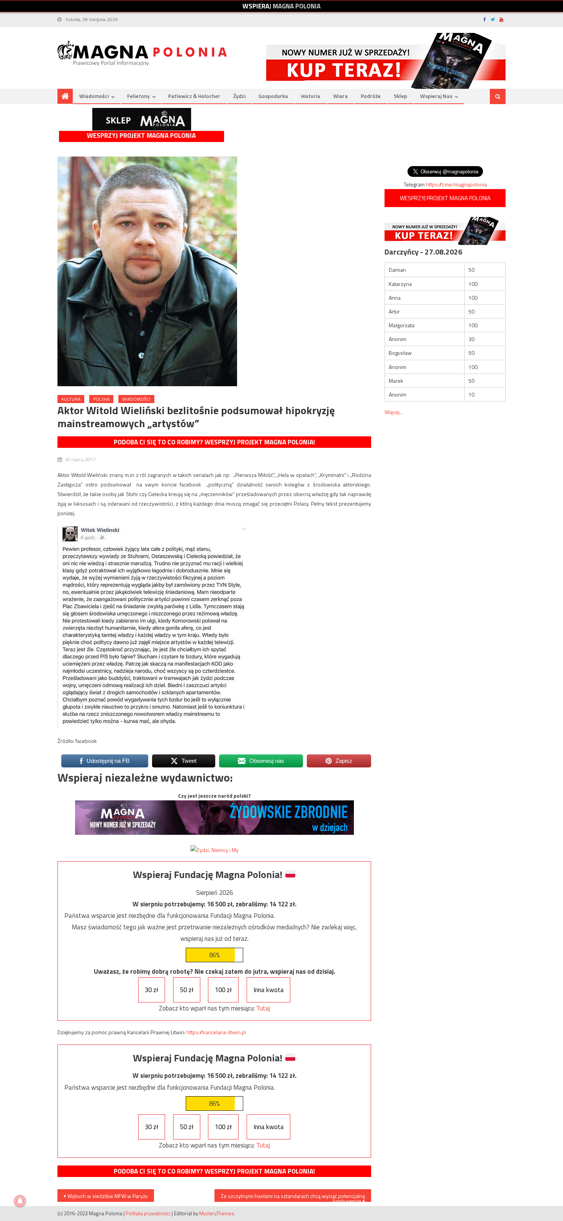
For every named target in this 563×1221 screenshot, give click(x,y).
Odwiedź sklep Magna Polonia (141, 119)
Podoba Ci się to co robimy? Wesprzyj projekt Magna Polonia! (214, 442)
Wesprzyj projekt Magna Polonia (141, 135)
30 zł (151, 990)
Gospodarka (273, 96)
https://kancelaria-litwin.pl (216, 1032)
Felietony (138, 96)
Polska (101, 399)
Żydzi (239, 96)
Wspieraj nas (436, 96)
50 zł (186, 990)
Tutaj (263, 1008)
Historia (310, 96)
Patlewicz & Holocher (194, 96)
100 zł (223, 990)
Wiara (340, 96)
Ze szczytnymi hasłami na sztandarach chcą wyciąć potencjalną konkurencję (293, 1197)
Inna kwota (269, 990)
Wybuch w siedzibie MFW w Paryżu (107, 1196)
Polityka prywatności (148, 1213)
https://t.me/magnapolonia (456, 184)
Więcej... (394, 412)
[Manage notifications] (20, 1201)
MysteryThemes (216, 1213)
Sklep (400, 96)
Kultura (70, 399)
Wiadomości (94, 96)
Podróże (371, 96)
